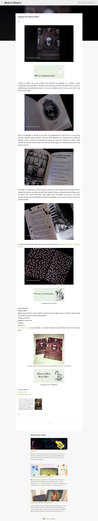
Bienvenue (33, 451)
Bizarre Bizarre (12, 2)
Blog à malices (22, 392)
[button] (19, 22)
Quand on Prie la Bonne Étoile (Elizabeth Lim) (42, 476)
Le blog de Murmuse (24, 394)
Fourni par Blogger (50, 519)
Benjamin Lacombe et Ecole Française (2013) (42, 502)
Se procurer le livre (24, 328)
